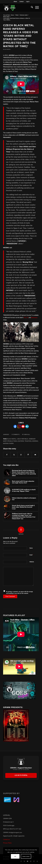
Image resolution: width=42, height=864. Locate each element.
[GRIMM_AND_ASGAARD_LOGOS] (17, 7)
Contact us (6, 839)
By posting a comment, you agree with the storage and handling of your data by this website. (19, 592)
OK (15, 856)
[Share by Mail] (35, 455)
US (27, 317)
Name (31, 549)
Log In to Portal (21, 775)
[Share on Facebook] (6, 455)
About (15, 1)
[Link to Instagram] (30, 861)
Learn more (26, 856)
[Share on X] (13, 455)
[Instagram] (19, 427)
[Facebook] (15, 427)
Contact (21, 1)
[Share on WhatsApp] (21, 455)
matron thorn (8, 443)
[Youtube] (23, 427)
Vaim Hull (27, 434)
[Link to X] (24, 861)
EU (25, 317)
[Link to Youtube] (27, 861)
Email (31, 555)
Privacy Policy (7, 843)
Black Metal (7, 49)
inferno (35, 441)
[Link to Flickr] (37, 861)
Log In (27, 1)
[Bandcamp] (27, 427)
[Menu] (36, 7)
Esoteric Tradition (25, 441)
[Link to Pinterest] (34, 861)
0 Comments (15, 434)
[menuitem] (15, 1)
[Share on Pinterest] (28, 455)
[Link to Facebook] (21, 861)
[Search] (31, 7)
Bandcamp (34, 317)
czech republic (22, 439)
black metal (11, 439)
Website (32, 561)
